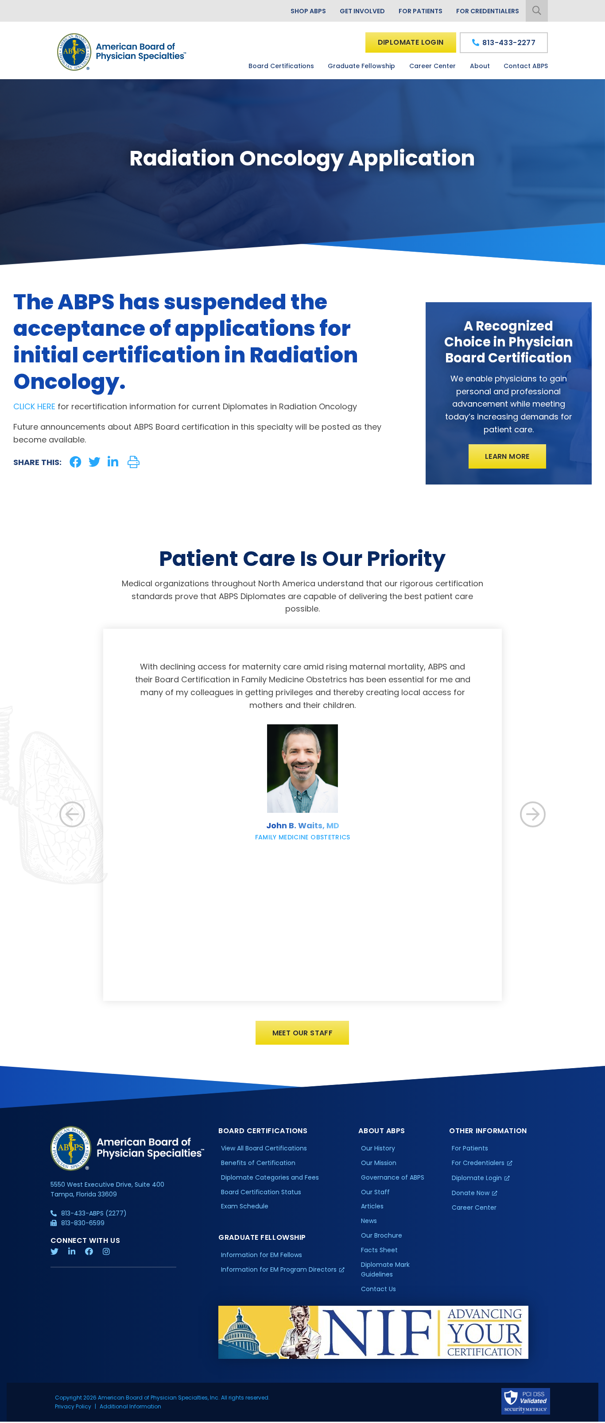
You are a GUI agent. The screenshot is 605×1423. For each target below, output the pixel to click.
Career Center (432, 66)
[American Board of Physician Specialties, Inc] (122, 52)
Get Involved (362, 11)
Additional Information (130, 1406)
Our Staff (375, 1192)
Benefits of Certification (258, 1162)
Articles (372, 1206)
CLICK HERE (34, 406)
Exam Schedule (244, 1206)
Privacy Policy (73, 1406)
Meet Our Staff (302, 1033)
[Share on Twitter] (95, 462)
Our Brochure (381, 1235)
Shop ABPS (308, 11)
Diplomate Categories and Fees (270, 1177)
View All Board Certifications (264, 1148)
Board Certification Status (261, 1192)
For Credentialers (487, 11)
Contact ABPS (526, 66)
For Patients (420, 11)
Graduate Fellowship (361, 66)
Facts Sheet (379, 1250)
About (480, 66)
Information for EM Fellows (261, 1254)
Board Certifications (281, 66)
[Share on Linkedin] (113, 462)
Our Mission (378, 1162)
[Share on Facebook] (75, 462)
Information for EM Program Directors (279, 1269)
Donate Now (470, 1192)
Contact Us (378, 1289)
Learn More (507, 456)
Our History (378, 1148)
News (369, 1220)
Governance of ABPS (392, 1177)
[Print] (134, 462)
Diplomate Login (411, 42)
